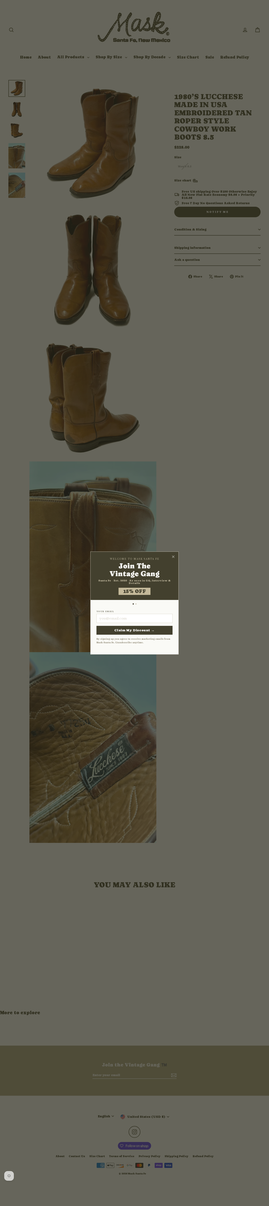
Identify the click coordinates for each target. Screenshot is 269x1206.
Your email (105, 611)
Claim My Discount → (134, 630)
